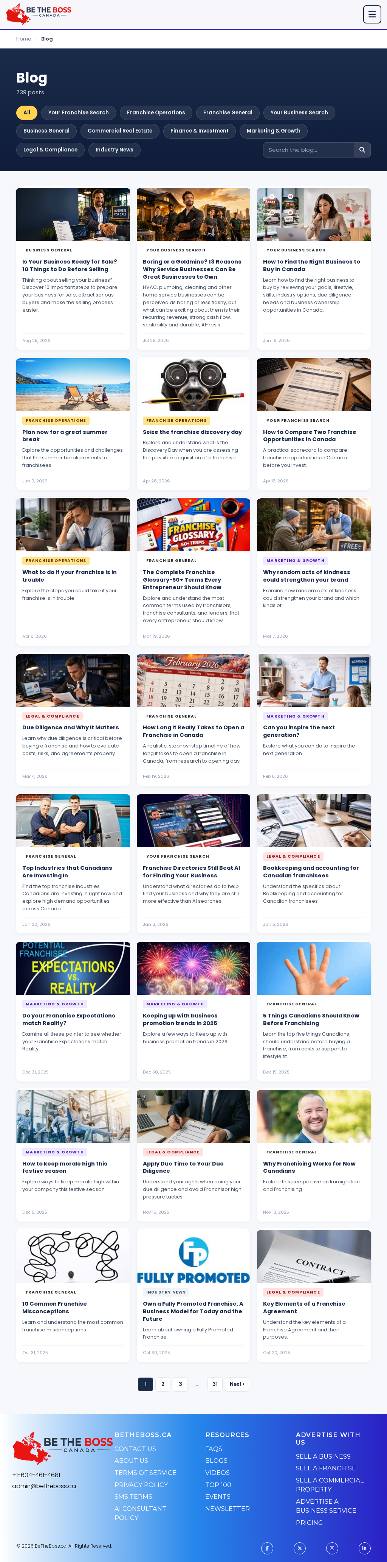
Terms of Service (145, 1472)
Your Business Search (299, 112)
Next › (237, 1384)
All (26, 112)
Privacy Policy (141, 1485)
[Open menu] (372, 14)
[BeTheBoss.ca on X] (300, 1548)
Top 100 (218, 1485)
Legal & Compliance (50, 149)
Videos (217, 1472)
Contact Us (135, 1449)
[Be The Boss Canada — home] (63, 1448)
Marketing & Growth (273, 130)
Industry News (114, 149)
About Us (131, 1460)
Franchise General (227, 112)
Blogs (216, 1460)
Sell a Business (323, 1456)
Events (218, 1496)
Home (23, 38)
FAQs (213, 1449)
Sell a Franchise (326, 1468)
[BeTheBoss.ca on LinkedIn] (365, 1548)
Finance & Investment (199, 130)
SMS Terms (133, 1496)
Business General (46, 130)
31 (215, 1384)
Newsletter (227, 1508)
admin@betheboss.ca (44, 1486)
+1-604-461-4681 (36, 1475)
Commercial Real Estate (120, 130)
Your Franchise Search (78, 112)
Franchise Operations (156, 112)
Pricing (309, 1522)
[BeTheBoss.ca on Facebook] (267, 1548)
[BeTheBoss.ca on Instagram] (332, 1548)
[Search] (362, 150)
